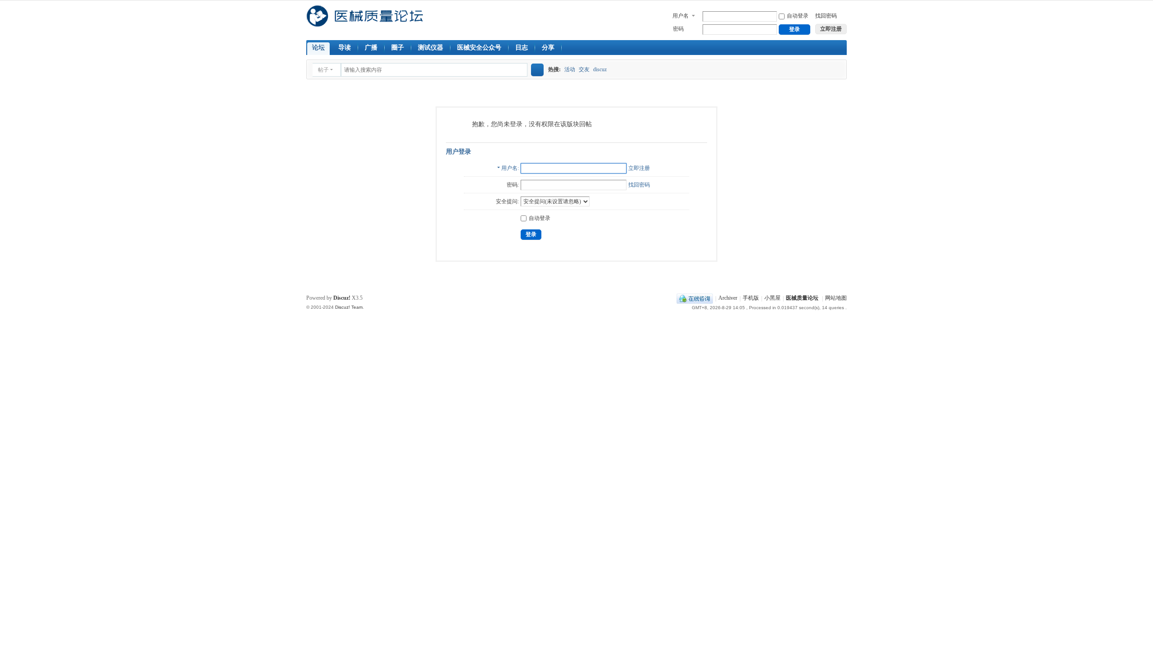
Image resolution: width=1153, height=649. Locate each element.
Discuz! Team (349, 307)
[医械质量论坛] (364, 23)
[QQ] (694, 298)
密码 (678, 29)
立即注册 (639, 168)
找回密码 (826, 16)
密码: (513, 185)
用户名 (680, 16)
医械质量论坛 (802, 298)
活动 (569, 69)
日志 (521, 47)
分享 (548, 47)
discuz (600, 69)
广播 (371, 47)
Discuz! (341, 298)
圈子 (397, 47)
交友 (584, 69)
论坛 (318, 47)
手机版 (751, 298)
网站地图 (836, 298)
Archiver (727, 298)
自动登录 (797, 16)
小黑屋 (772, 298)
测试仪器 (430, 47)
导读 (344, 47)
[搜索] (537, 70)
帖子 (323, 70)
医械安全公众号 (479, 47)
